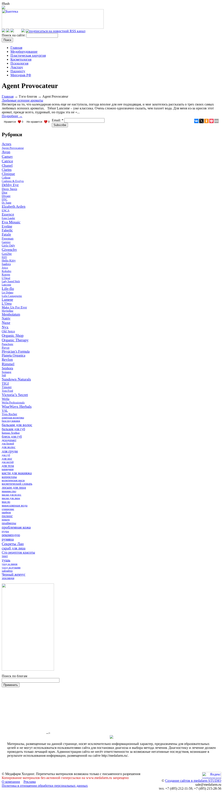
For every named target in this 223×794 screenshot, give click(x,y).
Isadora (6, 264)
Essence (8, 214)
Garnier (6, 242)
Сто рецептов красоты (18, 552)
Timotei (7, 387)
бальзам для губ (13, 429)
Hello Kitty (9, 260)
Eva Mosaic (11, 222)
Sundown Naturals (16, 379)
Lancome (6, 284)
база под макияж (11, 420)
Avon (6, 152)
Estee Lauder (8, 218)
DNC (4, 199)
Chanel (7, 165)
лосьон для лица (14, 487)
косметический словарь (17, 483)
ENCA (5, 210)
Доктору (16, 67)
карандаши (8, 469)
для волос (8, 447)
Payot (5, 347)
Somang (6, 372)
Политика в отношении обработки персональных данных (45, 785)
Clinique (8, 174)
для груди (10, 451)
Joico (5, 267)
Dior (4, 192)
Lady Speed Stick (11, 281)
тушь (6, 560)
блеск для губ (12, 436)
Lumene (7, 299)
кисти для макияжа (17, 473)
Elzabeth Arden (13, 206)
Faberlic (7, 230)
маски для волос (11, 494)
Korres (6, 274)
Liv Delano (7, 292)
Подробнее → (12, 116)
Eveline (7, 226)
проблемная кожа (16, 527)
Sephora (7, 368)
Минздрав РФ (20, 75)
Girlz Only (8, 245)
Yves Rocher (9, 414)
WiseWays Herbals (17, 406)
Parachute (7, 344)
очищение (8, 509)
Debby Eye (10, 185)
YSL (5, 410)
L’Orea (7, 303)
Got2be (7, 253)
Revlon (7, 359)
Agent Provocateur (13, 148)
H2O (4, 257)
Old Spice (8, 331)
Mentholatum (11, 314)
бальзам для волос (17, 425)
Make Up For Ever (14, 307)
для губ (6, 455)
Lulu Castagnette (12, 296)
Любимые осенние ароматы (22, 100)
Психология (19, 63)
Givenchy (9, 249)
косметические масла (13, 480)
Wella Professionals (13, 402)
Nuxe (6, 322)
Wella (5, 399)
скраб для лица (13, 548)
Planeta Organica (13, 355)
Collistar (6, 177)
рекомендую (11, 535)
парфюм (6, 512)
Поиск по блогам (14, 676)
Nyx (5, 327)
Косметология (20, 59)
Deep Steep (9, 189)
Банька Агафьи (11, 432)
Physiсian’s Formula (16, 351)
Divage (6, 196)
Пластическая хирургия (28, 55)
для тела (8, 466)
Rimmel (8, 364)
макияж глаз (9, 491)
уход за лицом (9, 564)
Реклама (30, 782)
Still (4, 375)
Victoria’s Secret (15, 395)
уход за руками (11, 567)
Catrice (7, 161)
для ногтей (8, 462)
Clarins (7, 170)
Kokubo (6, 271)
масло (6, 501)
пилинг (7, 516)
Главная (16, 47)
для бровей (8, 443)
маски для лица (11, 498)
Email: (57, 120)
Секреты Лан (13, 544)
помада (6, 519)
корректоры (9, 477)
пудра (5, 531)
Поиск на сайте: (14, 35)
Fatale (6, 234)
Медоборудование (23, 51)
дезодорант (9, 440)
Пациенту (17, 71)
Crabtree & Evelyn (13, 181)
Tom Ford (7, 390)
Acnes (6, 144)
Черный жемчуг (13, 574)
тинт (5, 556)
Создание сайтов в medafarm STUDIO (193, 780)
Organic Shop (13, 335)
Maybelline (7, 310)
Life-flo (8, 288)
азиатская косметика (13, 417)
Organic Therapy (15, 340)
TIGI (5, 383)
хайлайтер (7, 570)
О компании (11, 782)
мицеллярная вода (14, 505)
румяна (8, 539)
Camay (7, 156)
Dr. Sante (6, 202)
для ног (7, 458)
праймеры (9, 523)
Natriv (6, 318)
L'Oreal (6, 278)
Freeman (8, 238)
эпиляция (8, 578)
